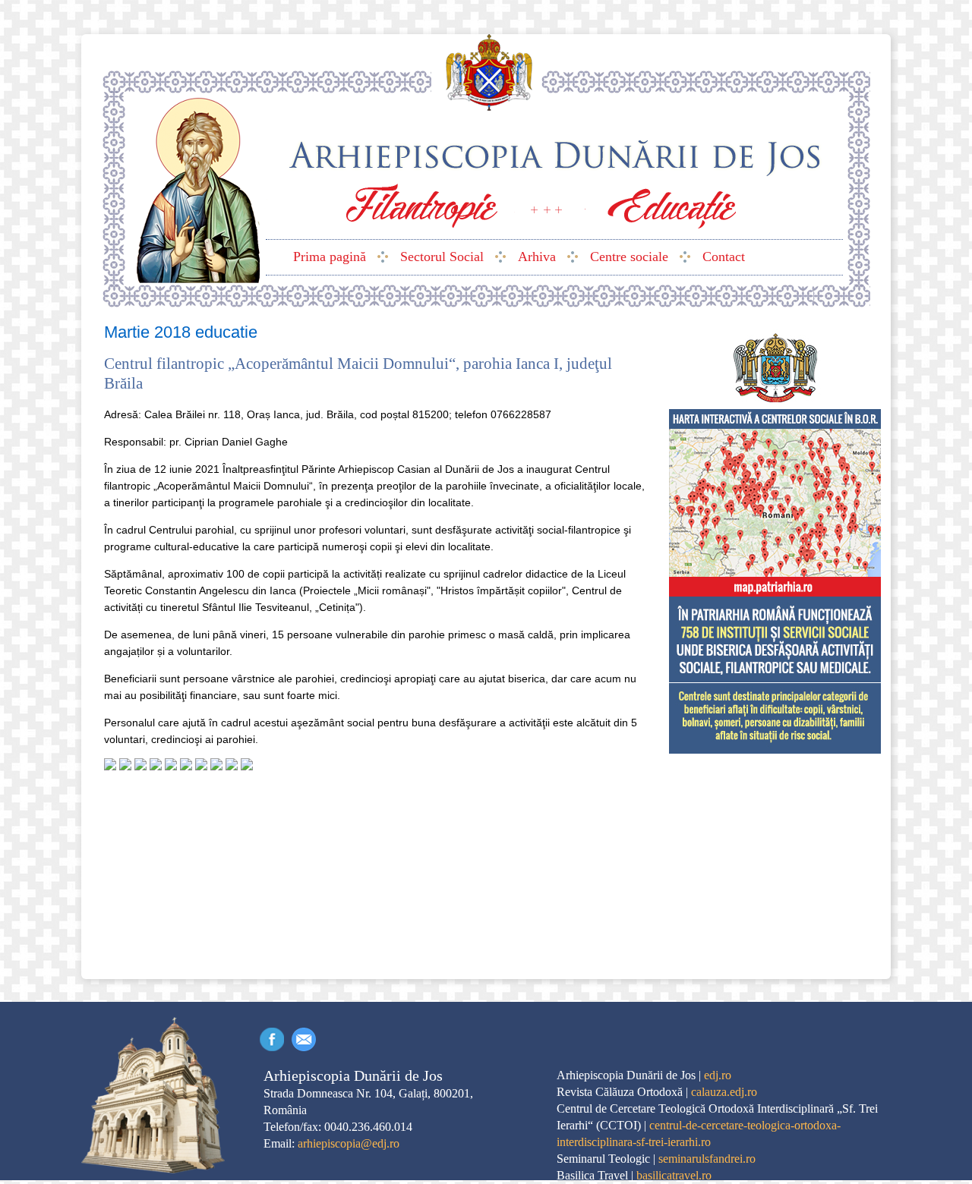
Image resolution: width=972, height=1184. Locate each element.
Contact (304, 1039)
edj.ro (717, 1075)
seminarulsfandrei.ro (707, 1158)
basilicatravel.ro (674, 1175)
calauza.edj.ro (724, 1091)
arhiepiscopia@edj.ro (348, 1143)
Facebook (272, 1039)
